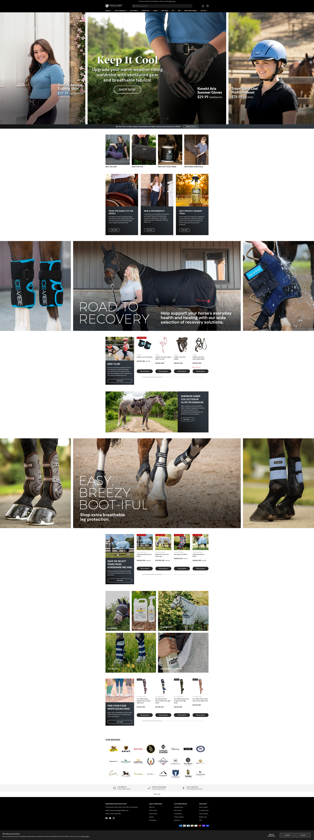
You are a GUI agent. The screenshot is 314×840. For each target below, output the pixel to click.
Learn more (172, 1)
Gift (179, 10)
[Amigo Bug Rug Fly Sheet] (201, 542)
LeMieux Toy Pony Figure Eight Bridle (198, 358)
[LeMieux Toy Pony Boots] (145, 345)
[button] (207, 6)
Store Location (203, 807)
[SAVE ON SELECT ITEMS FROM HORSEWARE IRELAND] (119, 546)
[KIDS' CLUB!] (119, 349)
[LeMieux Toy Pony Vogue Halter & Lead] (163, 345)
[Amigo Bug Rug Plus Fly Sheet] (145, 542)
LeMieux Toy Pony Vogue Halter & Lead (163, 358)
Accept (287, 835)
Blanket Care (203, 817)
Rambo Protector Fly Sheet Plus (162, 555)
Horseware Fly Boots (180, 554)
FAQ (200, 820)
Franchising (152, 820)
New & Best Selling (190, 10)
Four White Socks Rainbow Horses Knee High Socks (144, 701)
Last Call (203, 10)
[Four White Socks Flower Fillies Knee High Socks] (163, 687)
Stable (155, 10)
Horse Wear (134, 10)
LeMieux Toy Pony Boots (144, 357)
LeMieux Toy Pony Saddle (180, 358)
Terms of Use (153, 810)
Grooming (164, 10)
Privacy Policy (153, 814)
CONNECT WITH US (191, 126)
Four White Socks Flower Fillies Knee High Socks (162, 701)
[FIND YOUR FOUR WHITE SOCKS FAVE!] (119, 690)
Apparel (107, 10)
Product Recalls (178, 817)
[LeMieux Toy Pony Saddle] (182, 345)
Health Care (145, 10)
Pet (173, 10)
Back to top (157, 794)
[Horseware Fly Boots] (182, 542)
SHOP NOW (114, 230)
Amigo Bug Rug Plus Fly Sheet (144, 555)
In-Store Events (204, 810)
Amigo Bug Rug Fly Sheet (198, 555)
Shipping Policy (178, 807)
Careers (151, 817)
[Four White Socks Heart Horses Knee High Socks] (201, 687)
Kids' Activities (203, 814)
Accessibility (178, 814)
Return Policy (178, 810)
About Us (152, 807)
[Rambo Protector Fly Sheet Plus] (163, 542)
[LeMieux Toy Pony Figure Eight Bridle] (201, 345)
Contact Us (177, 820)
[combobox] (162, 6)
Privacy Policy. (85, 836)
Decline (303, 835)
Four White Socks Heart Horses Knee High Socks (200, 700)
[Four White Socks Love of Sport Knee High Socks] (182, 687)
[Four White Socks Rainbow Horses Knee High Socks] (145, 687)
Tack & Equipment (120, 10)
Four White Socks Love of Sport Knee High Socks (181, 701)
